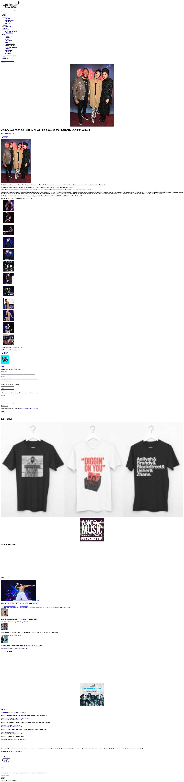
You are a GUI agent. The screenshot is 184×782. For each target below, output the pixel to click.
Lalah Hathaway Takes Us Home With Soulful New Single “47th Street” (22, 645)
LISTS (7, 36)
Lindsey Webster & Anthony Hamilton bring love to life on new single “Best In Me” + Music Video (30, 632)
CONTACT (6, 761)
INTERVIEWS (6, 30)
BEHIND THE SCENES (11, 45)
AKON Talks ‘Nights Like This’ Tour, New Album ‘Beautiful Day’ (19, 603)
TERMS (5, 760)
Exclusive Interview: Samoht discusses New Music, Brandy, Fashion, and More (24, 715)
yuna (19, 349)
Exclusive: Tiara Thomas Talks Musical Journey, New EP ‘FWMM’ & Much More (24, 729)
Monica (5, 349)
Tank (16, 349)
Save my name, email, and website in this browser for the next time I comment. (20, 392)
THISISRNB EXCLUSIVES (11, 47)
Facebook (5, 136)
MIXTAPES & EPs (10, 20)
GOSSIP (8, 48)
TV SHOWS (8, 53)
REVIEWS (8, 37)
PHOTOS (5, 28)
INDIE (4, 56)
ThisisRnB (4, 133)
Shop (4, 14)
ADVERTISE (5, 58)
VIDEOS (5, 25)
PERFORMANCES (7, 26)
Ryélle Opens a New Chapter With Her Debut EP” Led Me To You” (19, 619)
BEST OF (8, 23)
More (4, 34)
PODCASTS (8, 52)
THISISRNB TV (9, 33)
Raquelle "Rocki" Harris (9, 606)
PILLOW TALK (9, 50)
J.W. (5, 732)
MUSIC (5, 17)
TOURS (7, 39)
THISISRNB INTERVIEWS (11, 31)
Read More (3, 608)
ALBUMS (8, 18)
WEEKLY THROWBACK (11, 55)
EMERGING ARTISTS (10, 44)
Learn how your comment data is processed (28, 408)
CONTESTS (8, 42)
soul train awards (11, 349)
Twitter (5, 137)
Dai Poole (6, 718)
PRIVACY (5, 759)
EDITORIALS (9, 41)
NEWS (4, 15)
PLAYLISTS (8, 22)
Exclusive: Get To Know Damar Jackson (12, 737)
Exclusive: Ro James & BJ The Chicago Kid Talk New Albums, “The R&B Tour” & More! (25, 722)
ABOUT (5, 756)
